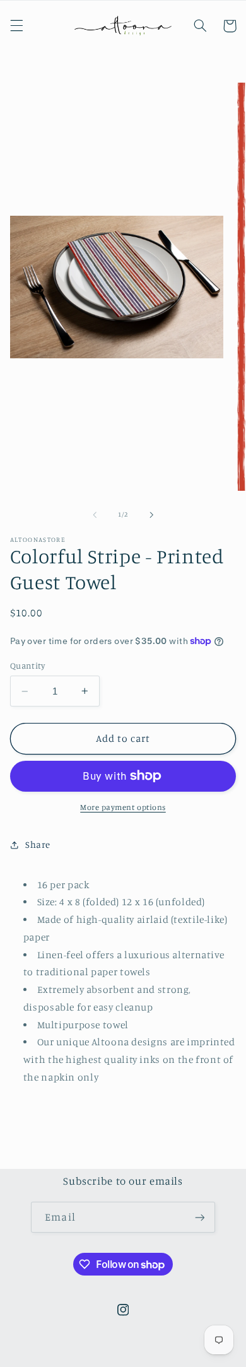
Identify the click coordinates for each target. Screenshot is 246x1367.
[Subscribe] (199, 1217)
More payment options (123, 807)
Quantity (27, 665)
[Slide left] (94, 515)
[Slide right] (151, 515)
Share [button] (37, 844)
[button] (16, 25)
